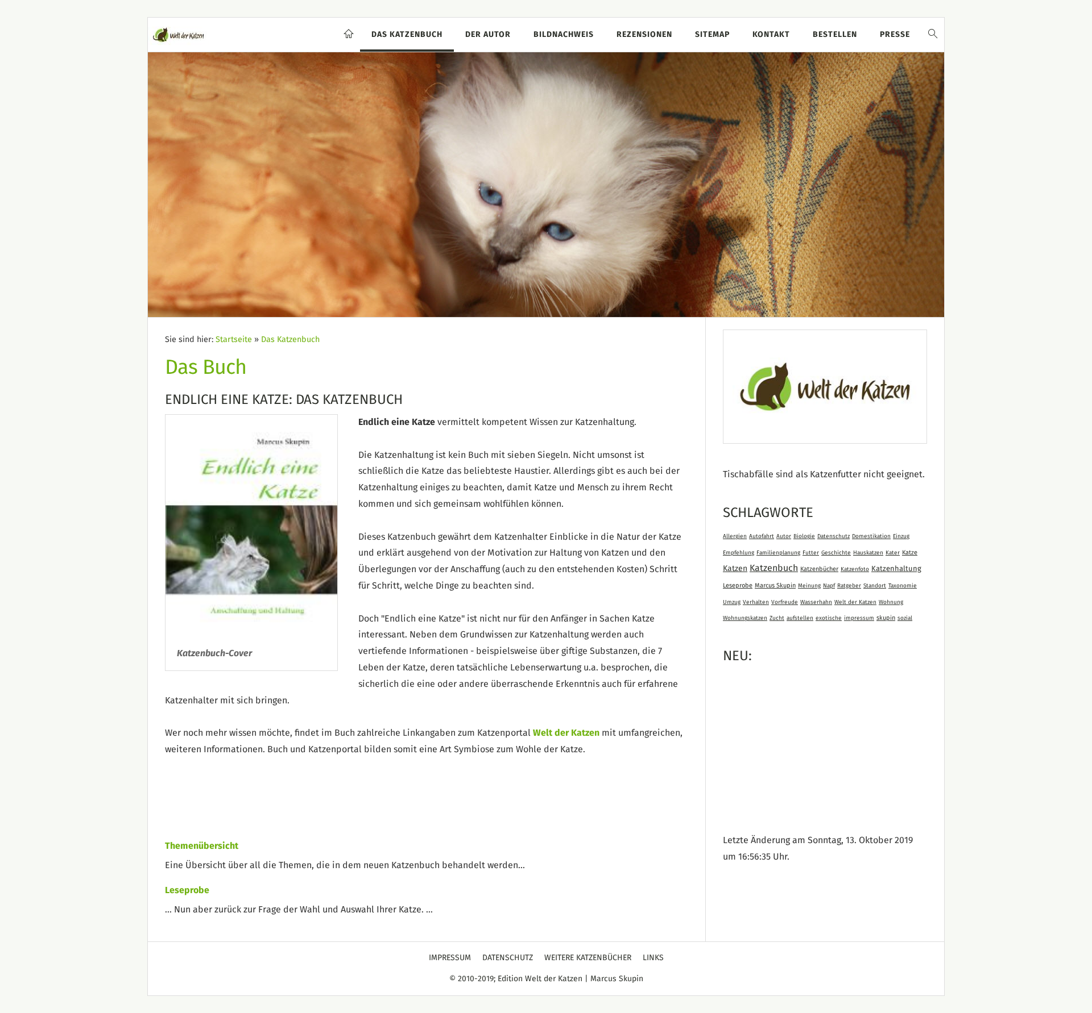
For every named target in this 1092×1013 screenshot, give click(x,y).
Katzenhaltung (896, 569)
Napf (829, 586)
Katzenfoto (855, 569)
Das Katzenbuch (406, 35)
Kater (893, 553)
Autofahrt (761, 536)
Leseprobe (187, 890)
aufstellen (800, 618)
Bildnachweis (563, 35)
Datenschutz (833, 536)
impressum (859, 618)
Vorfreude (784, 602)
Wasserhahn (816, 602)
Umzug (732, 602)
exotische (829, 618)
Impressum (450, 958)
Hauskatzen (868, 553)
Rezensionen (644, 35)
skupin (885, 618)
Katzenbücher (819, 569)
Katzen (735, 569)
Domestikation (871, 536)
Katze (909, 552)
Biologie (804, 536)
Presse (895, 35)
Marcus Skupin (775, 585)
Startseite (234, 340)
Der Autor (488, 35)
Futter (811, 553)
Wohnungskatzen (745, 618)
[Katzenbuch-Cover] (251, 526)
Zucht (777, 618)
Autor (783, 536)
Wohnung (891, 602)
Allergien (735, 536)
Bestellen (835, 35)
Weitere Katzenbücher (587, 958)
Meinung (809, 586)
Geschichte (836, 553)
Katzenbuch (774, 568)
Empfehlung (738, 553)
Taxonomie (902, 586)
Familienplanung (778, 553)
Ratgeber (849, 586)
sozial (904, 618)
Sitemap (712, 35)
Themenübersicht (201, 846)
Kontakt (771, 35)
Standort (874, 586)
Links (653, 958)
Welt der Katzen (566, 732)
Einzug (901, 536)
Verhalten (756, 602)
